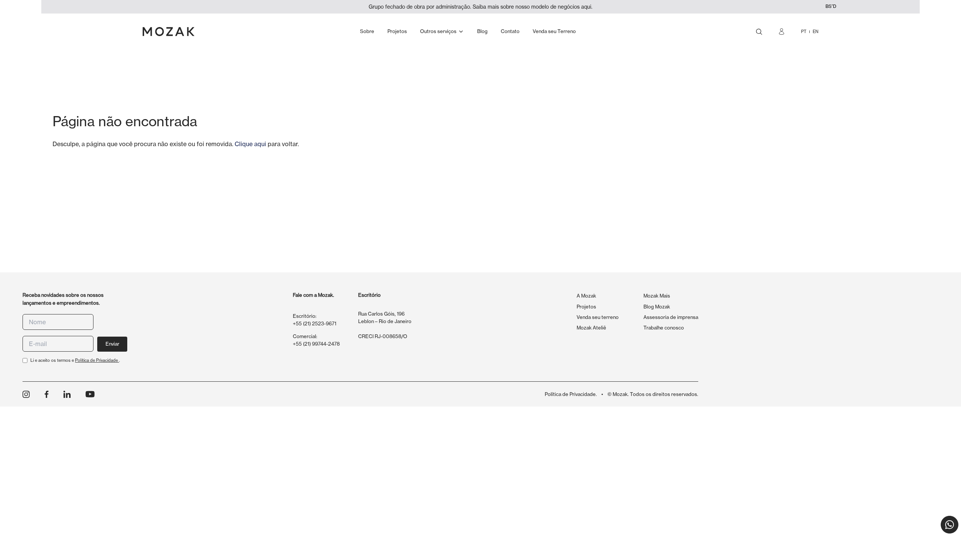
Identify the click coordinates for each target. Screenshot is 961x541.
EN (815, 31)
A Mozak (586, 296)
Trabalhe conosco (663, 328)
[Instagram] (26, 394)
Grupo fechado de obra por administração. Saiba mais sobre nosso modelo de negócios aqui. (480, 6)
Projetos (586, 307)
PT (803, 31)
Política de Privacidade (97, 360)
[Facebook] (46, 394)
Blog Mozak (656, 307)
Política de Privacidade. (571, 394)
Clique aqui (250, 144)
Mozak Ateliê (591, 328)
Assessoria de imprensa (670, 317)
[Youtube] (90, 394)
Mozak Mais (656, 296)
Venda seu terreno (598, 317)
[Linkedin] (67, 394)
